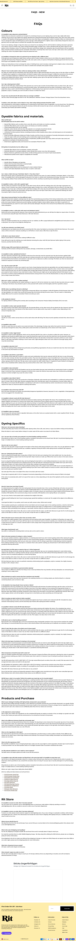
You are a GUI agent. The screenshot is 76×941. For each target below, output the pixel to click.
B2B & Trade (64, 932)
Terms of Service (51, 924)
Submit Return (65, 919)
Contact (50, 921)
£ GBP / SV (5, 939)
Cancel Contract (51, 930)
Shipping (64, 921)
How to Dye (64, 926)
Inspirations (64, 930)
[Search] (71, 5)
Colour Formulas (51, 919)
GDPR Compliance (52, 928)
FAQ (63, 928)
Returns (64, 924)
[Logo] (7, 5)
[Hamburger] (2, 5)
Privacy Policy (51, 926)
